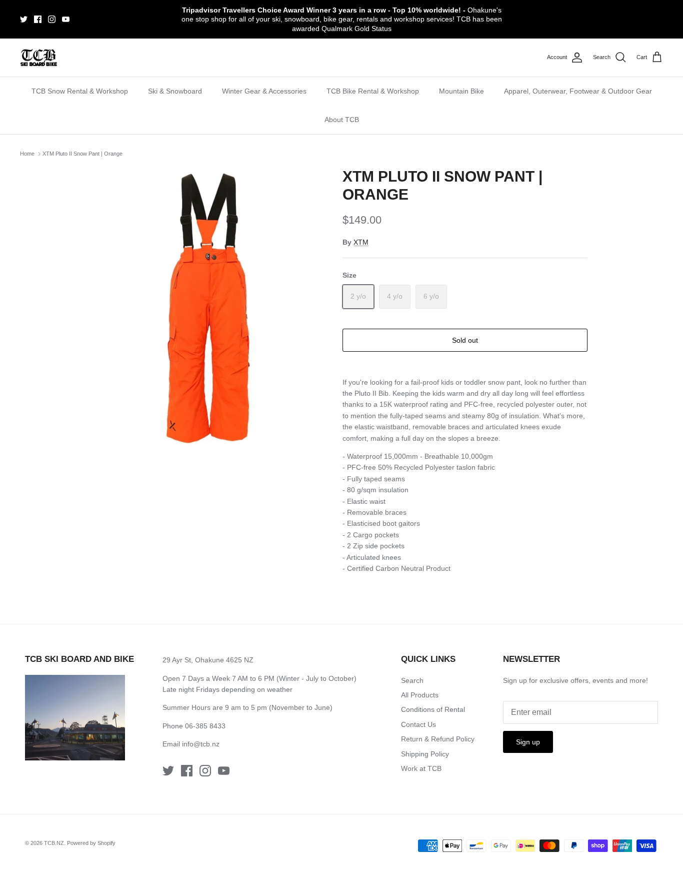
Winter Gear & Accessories (264, 91)
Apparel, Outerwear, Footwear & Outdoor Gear (578, 91)
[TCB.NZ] (39, 58)
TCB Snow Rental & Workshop (80, 91)
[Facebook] (38, 19)
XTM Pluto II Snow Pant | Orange (82, 154)
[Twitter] (24, 19)
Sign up (528, 742)
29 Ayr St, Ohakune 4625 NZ (208, 660)
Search (412, 680)
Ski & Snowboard (175, 91)
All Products (419, 695)
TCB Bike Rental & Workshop (372, 91)
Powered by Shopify (91, 843)
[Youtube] (66, 19)
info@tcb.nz (201, 744)
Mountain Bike (461, 91)
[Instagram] (52, 19)
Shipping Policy (425, 754)
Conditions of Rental (433, 709)
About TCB (341, 120)
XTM (361, 242)
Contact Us (418, 724)
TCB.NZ (54, 843)
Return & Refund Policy (437, 739)
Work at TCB (421, 768)
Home (27, 154)
